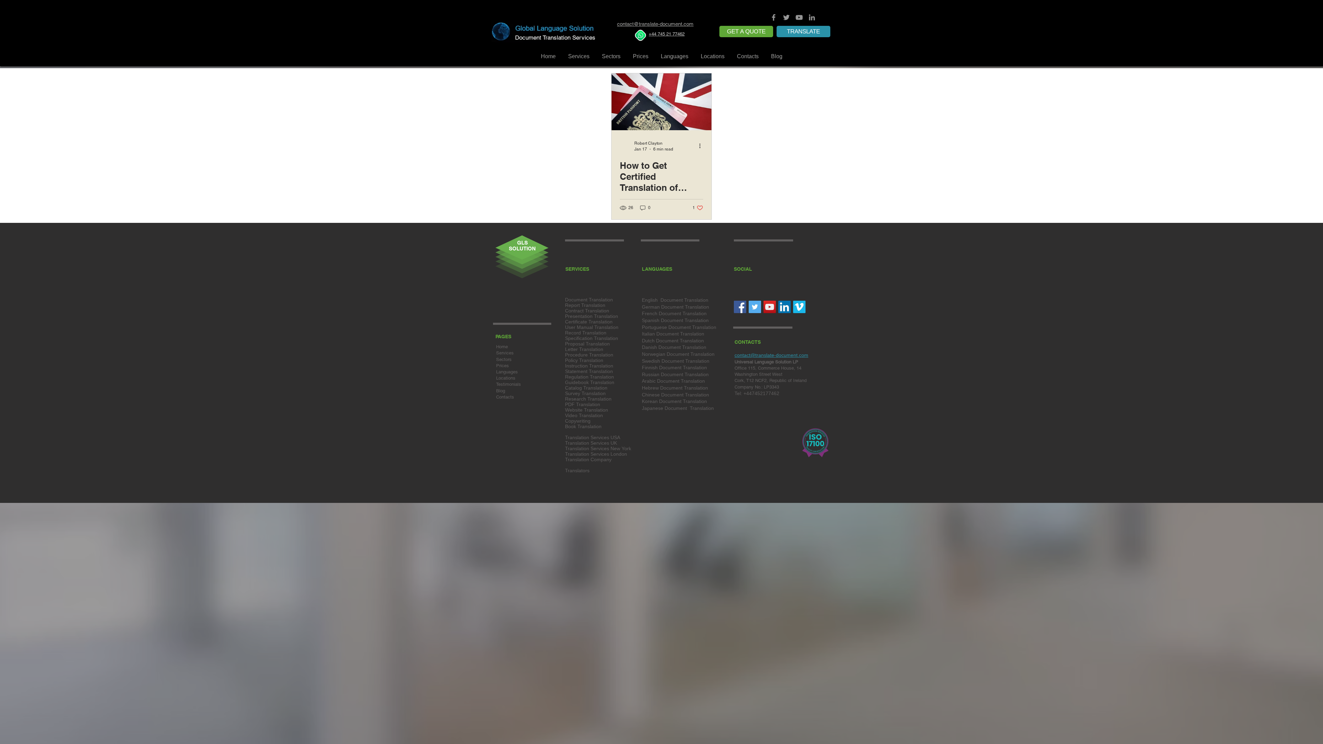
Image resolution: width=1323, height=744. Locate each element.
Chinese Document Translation (675, 394)
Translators (577, 470)
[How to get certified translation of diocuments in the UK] (661, 101)
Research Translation (588, 399)
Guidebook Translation (589, 382)
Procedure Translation (589, 355)
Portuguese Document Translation (679, 327)
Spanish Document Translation (675, 320)
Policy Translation (584, 360)
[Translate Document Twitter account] (786, 17)
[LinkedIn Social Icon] (784, 307)
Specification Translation (591, 338)
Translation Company (588, 459)
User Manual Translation (591, 327)
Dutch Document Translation (673, 340)
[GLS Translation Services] (769, 307)
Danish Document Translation (674, 347)
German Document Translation (675, 307)
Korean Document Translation (674, 401)
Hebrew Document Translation (675, 388)
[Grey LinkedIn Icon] (812, 17)
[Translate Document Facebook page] (773, 17)
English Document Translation (675, 300)
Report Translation (585, 305)
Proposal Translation (587, 344)
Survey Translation (585, 393)
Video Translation (584, 415)
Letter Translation (584, 349)
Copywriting (578, 421)
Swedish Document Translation (675, 361)
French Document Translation (674, 313)
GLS (522, 243)
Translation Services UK (591, 443)
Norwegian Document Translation (678, 354)
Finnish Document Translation (674, 367)
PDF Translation (582, 404)
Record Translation (585, 332)
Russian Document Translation (675, 374)
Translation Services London (596, 454)
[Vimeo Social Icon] (799, 307)
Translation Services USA (592, 437)
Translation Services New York (598, 448)
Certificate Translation (589, 321)
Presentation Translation (591, 316)
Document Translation (589, 299)
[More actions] (702, 146)
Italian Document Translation (673, 334)
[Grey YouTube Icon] (799, 17)
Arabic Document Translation (673, 381)
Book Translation (583, 426)
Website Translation (586, 410)
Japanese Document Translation (678, 408)
